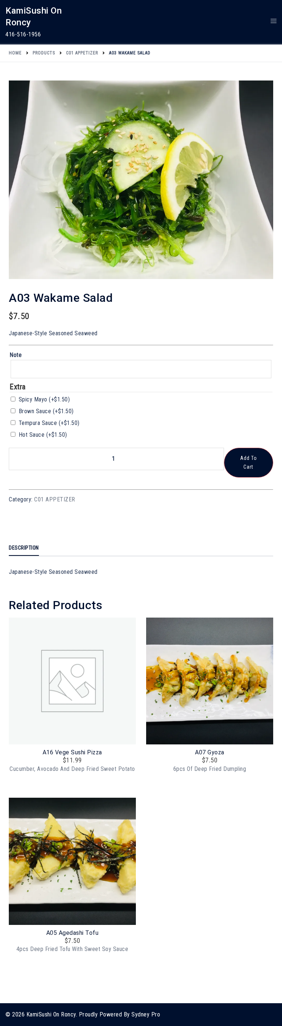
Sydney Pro (145, 1014)
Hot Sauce (43, 434)
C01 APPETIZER (54, 499)
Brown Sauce (46, 411)
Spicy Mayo (44, 399)
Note (16, 354)
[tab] (24, 548)
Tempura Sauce (49, 422)
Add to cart (248, 462)
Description (24, 548)
